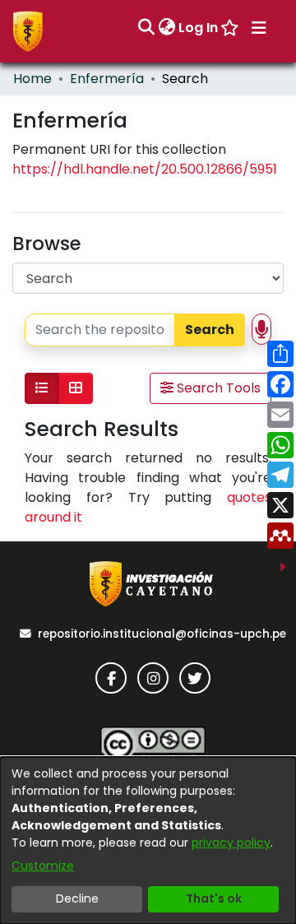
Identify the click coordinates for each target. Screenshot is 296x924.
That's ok (214, 898)
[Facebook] (111, 678)
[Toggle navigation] (259, 28)
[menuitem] (166, 28)
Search (209, 329)
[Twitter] (194, 678)
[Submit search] (146, 28)
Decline (77, 898)
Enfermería (107, 78)
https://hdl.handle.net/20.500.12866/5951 (144, 169)
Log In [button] (199, 27)
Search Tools (217, 387)
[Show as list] (42, 388)
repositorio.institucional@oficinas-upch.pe (162, 634)
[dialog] (148, 840)
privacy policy (231, 842)
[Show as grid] (75, 388)
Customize (43, 865)
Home (32, 78)
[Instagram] (153, 678)
